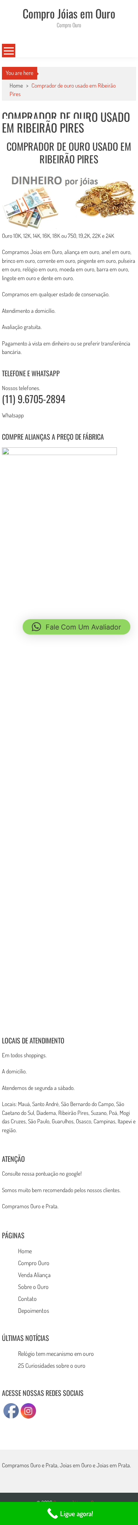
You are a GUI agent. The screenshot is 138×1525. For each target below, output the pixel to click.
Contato (27, 1298)
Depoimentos (33, 1310)
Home (25, 1251)
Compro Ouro (33, 1263)
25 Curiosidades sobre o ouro (51, 1365)
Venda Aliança (34, 1275)
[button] (76, 627)
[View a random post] (125, 51)
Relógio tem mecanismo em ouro (56, 1353)
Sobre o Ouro (33, 1287)
